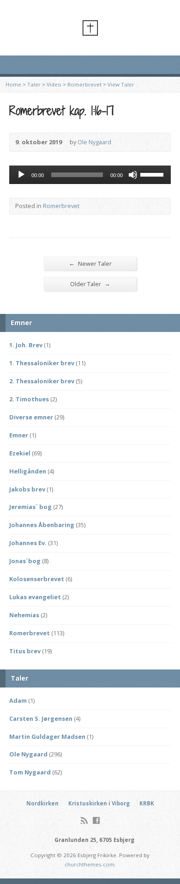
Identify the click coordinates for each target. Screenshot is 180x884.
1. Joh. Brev (25, 345)
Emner (18, 435)
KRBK (146, 803)
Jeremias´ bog (30, 507)
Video (54, 84)
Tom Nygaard (30, 772)
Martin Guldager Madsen (47, 736)
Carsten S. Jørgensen (40, 718)
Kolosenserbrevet (36, 579)
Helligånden (27, 471)
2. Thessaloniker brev (41, 381)
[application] (90, 175)
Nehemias (24, 615)
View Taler (121, 84)
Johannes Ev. (28, 543)
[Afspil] (21, 174)
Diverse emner (31, 417)
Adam (18, 700)
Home (13, 84)
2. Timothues (29, 399)
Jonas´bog (25, 561)
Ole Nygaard (94, 142)
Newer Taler (90, 263)
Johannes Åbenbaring (41, 525)
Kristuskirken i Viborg (99, 803)
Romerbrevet (84, 84)
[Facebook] (96, 820)
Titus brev (25, 651)
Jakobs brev (27, 489)
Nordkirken (42, 803)
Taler (34, 84)
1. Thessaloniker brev (41, 363)
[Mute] (133, 174)
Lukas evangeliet (35, 597)
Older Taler (90, 283)
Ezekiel (19, 453)
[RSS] (84, 820)
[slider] (153, 174)
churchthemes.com (89, 864)
